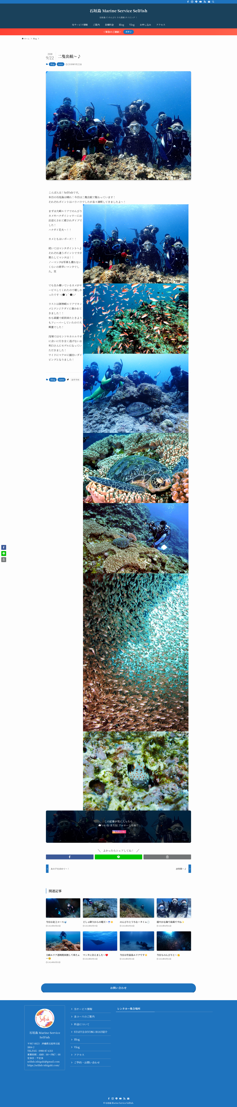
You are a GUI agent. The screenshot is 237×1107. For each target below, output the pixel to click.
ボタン (128, 31)
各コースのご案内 (84, 1016)
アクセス (79, 1055)
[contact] (209, 2)
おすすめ (75, 379)
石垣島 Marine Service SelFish (118, 11)
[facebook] (188, 2)
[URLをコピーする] (167, 857)
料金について (81, 1024)
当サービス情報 (83, 1009)
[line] (196, 2)
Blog (52, 64)
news (60, 64)
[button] (70, 857)
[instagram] (192, 2)
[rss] (205, 2)
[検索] (213, 2)
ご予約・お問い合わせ (87, 1062)
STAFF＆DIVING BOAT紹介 (90, 1032)
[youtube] (200, 2)
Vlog (77, 1047)
